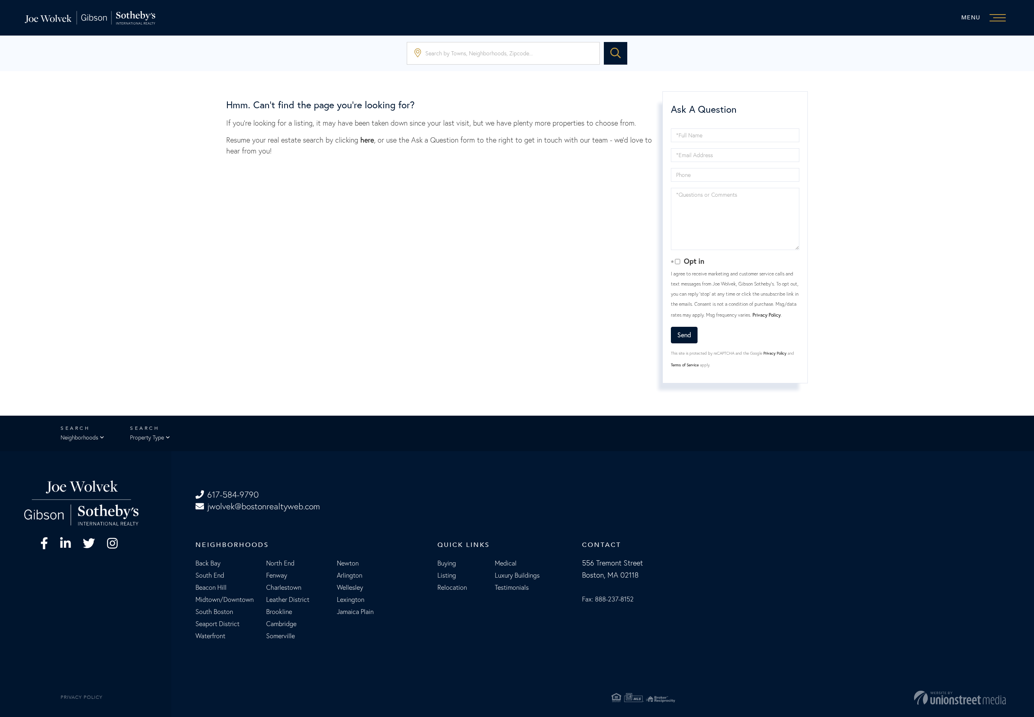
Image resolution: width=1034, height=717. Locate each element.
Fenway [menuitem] (276, 575)
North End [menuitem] (280, 563)
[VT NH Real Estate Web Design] (844, 697)
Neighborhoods (79, 437)
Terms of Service (685, 365)
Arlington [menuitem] (349, 575)
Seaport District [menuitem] (217, 624)
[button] (615, 53)
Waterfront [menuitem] (210, 636)
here (367, 140)
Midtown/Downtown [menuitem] (224, 599)
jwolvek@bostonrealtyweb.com (263, 506)
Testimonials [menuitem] (512, 587)
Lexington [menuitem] (350, 599)
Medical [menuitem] (506, 563)
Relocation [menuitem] (452, 587)
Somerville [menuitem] (280, 636)
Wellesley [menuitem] (350, 587)
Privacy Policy (766, 315)
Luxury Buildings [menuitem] (517, 575)
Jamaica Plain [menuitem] (355, 612)
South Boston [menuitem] (214, 612)
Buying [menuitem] (446, 563)
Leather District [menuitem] (287, 599)
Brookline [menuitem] (279, 612)
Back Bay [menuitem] (208, 563)
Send (684, 335)
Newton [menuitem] (348, 563)
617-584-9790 (232, 495)
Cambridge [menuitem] (281, 624)
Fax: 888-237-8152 (608, 599)
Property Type (147, 437)
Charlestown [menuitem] (283, 587)
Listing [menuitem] (446, 575)
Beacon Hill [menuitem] (211, 587)
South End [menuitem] (209, 575)
